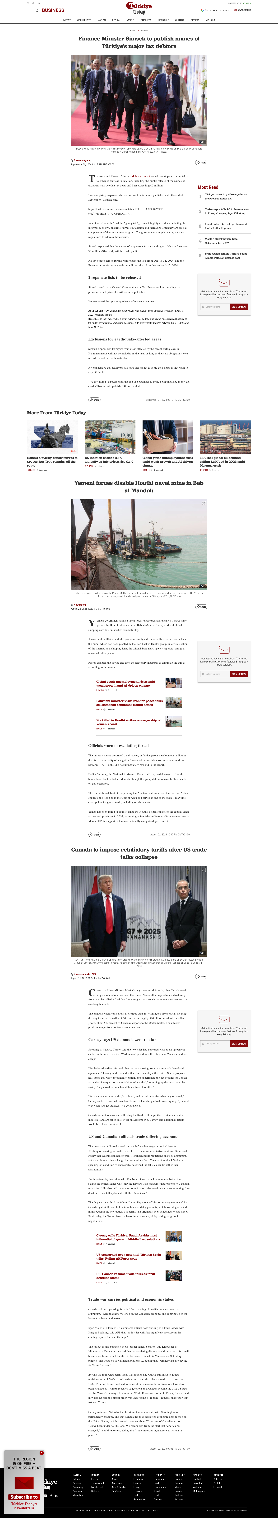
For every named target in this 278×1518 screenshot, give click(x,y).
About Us (80, 1511)
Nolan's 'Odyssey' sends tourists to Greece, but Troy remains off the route (52, 461)
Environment (160, 1487)
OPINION (218, 1475)
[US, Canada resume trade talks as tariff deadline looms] (174, 1275)
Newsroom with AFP (85, 974)
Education (159, 1479)
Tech (136, 1495)
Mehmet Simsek (140, 176)
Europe (95, 1479)
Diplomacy (78, 1487)
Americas (117, 1483)
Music (178, 1487)
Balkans (95, 1491)
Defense (77, 1483)
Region (99, 709)
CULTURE (179, 20)
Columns (217, 1479)
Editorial (217, 1487)
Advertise (136, 1511)
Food (156, 1495)
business (53, 10)
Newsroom (80, 604)
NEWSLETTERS (244, 10)
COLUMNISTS (84, 20)
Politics (76, 1479)
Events (178, 1491)
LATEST (67, 20)
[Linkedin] (56, 1496)
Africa (115, 1479)
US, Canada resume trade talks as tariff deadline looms (125, 1276)
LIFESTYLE (163, 20)
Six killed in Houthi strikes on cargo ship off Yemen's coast (129, 722)
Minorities (78, 1495)
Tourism (138, 1491)
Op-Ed (216, 1483)
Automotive (140, 1499)
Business (144, 30)
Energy (137, 1487)
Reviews (179, 1499)
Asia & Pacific (118, 1487)
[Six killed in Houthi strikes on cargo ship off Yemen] (174, 721)
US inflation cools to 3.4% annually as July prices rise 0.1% (109, 459)
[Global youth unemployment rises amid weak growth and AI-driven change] (168, 437)
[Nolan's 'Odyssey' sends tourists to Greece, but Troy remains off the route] (52, 437)
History (178, 1479)
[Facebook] (51, 1495)
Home (132, 30)
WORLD (130, 20)
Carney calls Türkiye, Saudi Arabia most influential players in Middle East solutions (128, 1237)
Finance (137, 1483)
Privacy (125, 1511)
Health (157, 1483)
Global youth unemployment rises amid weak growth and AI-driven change (168, 461)
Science (158, 1499)
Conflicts (116, 1491)
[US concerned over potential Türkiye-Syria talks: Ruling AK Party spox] (174, 1255)
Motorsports (199, 1491)
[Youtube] (45, 1495)
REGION (116, 20)
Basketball (198, 1483)
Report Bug (153, 1511)
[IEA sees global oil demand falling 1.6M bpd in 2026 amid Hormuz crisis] (225, 437)
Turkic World (97, 1483)
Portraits (179, 1495)
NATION (102, 20)
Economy (138, 1479)
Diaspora (77, 1491)
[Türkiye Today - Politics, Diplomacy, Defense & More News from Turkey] (139, 8)
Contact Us (107, 1511)
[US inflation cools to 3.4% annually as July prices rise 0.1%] (110, 437)
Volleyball (198, 1487)
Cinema (179, 1483)
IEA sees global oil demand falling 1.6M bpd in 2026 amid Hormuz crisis (222, 461)
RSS (144, 1511)
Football (197, 1479)
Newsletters (93, 1511)
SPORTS (195, 20)
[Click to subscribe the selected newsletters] (239, 307)
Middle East (97, 1487)
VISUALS (210, 20)
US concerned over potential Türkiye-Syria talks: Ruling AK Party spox (128, 1256)
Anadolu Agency (83, 160)
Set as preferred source (217, 10)
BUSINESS (146, 20)
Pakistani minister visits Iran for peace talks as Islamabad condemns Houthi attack (129, 703)
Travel (157, 1491)
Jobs (117, 1511)
